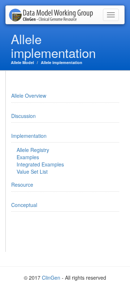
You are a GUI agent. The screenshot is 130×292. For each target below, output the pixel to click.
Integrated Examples (40, 164)
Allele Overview (28, 95)
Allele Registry (33, 149)
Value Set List (32, 171)
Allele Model (22, 62)
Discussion (23, 115)
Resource (22, 184)
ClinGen (51, 277)
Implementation (29, 135)
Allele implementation (61, 62)
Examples (28, 157)
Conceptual (24, 204)
